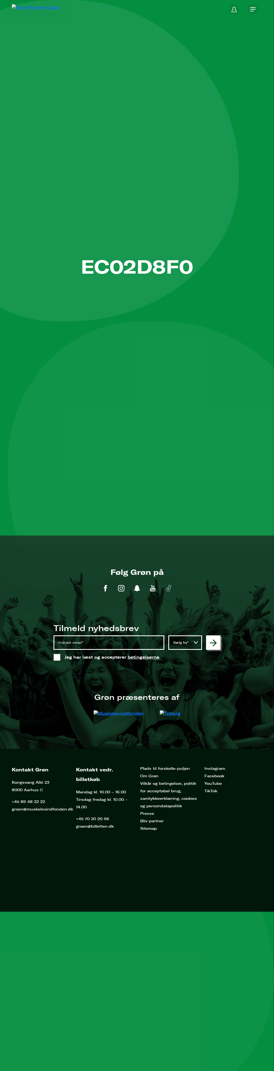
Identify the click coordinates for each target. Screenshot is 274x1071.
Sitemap (148, 828)
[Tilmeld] (213, 642)
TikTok (210, 791)
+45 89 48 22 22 (28, 802)
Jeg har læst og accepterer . (117, 657)
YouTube (213, 783)
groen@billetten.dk (95, 826)
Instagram (214, 768)
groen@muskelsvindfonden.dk (42, 809)
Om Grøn (149, 776)
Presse (147, 813)
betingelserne (143, 657)
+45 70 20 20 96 (92, 819)
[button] (234, 9)
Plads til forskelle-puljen (165, 768)
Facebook (214, 776)
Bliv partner (152, 821)
